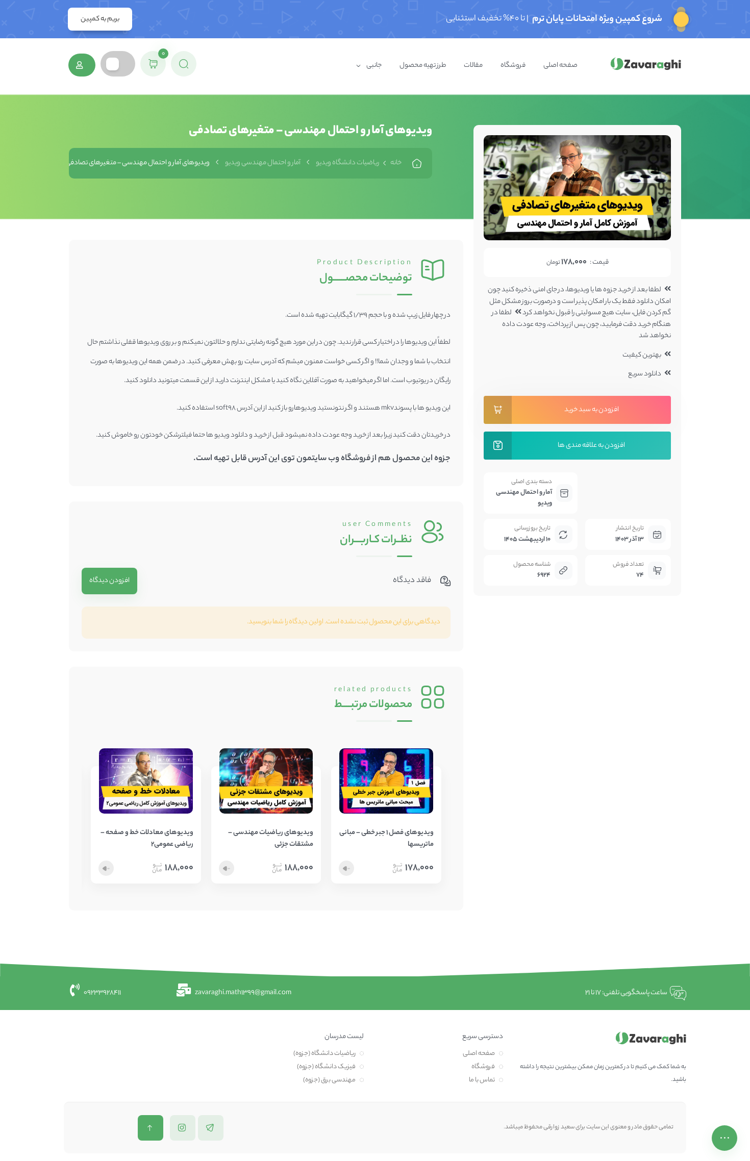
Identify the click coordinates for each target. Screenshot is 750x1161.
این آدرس (264, 459)
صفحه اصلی (560, 65)
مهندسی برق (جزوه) (329, 1080)
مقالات (473, 65)
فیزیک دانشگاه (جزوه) (326, 1067)
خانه (396, 163)
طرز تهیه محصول (422, 65)
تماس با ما (482, 1080)
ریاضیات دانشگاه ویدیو (347, 163)
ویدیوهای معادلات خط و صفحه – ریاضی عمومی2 (147, 838)
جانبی (374, 65)
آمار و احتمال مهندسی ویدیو (263, 163)
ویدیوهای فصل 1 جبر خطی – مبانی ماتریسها (386, 838)
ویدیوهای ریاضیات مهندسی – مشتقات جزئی (270, 838)
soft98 (226, 408)
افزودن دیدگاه (109, 581)
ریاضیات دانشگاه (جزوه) (324, 1053)
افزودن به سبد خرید (591, 410)
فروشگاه (513, 65)
